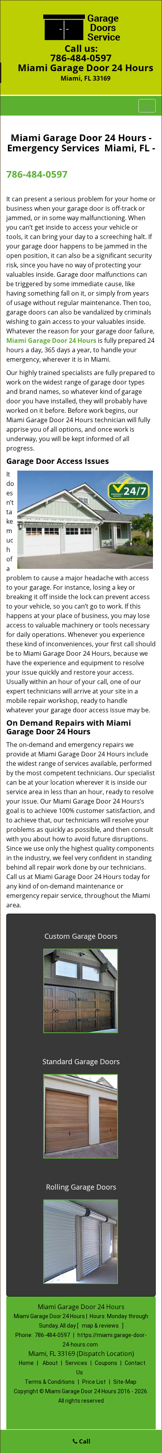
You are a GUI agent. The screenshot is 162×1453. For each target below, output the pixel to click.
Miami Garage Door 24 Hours (51, 340)
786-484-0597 (81, 57)
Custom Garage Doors (81, 936)
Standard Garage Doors (81, 1061)
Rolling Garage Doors (81, 1187)
